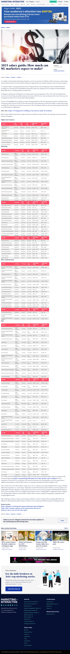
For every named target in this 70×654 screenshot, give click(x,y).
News (8, 27)
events (52, 4)
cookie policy (27, 636)
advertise (65, 4)
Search (60, 1)
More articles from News (34, 528)
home (3, 27)
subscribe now (15, 589)
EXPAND (49, 606)
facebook (13, 77)
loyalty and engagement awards (31, 608)
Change (37, 1)
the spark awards (29, 621)
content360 (49, 601)
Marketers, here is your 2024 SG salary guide (14, 510)
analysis (17, 4)
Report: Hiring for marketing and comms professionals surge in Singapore (22, 506)
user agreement (28, 645)
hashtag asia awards (29, 623)
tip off (59, 4)
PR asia (48, 608)
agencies (22, 4)
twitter (7, 77)
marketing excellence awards (31, 612)
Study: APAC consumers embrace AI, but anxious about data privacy (21, 508)
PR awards (27, 619)
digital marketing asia (51, 604)
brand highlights (41, 4)
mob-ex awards (28, 617)
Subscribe (53, 2)
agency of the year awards (30, 601)
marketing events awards (30, 610)
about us (26, 630)
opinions (33, 4)
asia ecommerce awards (30, 603)
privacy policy (27, 641)
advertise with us (28, 632)
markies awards (28, 614)
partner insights (5, 4)
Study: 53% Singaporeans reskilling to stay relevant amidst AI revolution (30, 111)
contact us (26, 634)
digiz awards (27, 606)
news (12, 4)
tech (48, 4)
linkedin (19, 77)
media (28, 4)
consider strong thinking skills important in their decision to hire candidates (35, 478)
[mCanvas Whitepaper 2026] (35, 15)
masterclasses (50, 614)
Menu (66, 1)
